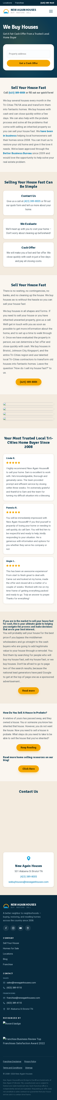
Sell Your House (11, 943)
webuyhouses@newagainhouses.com (28, 881)
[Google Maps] (28, 928)
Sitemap (29, 1068)
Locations (7, 3)
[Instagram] (13, 928)
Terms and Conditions (12, 1068)
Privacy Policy (30, 1061)
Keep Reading (28, 747)
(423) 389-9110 (47, 3)
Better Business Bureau (17, 153)
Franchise (19, 3)
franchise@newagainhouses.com (23, 998)
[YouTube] (20, 928)
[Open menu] (51, 11)
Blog (5, 959)
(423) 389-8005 (17, 92)
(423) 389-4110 (14, 1003)
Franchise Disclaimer (12, 1061)
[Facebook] (6, 928)
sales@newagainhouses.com (21, 982)
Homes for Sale (11, 948)
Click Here (28, 768)
